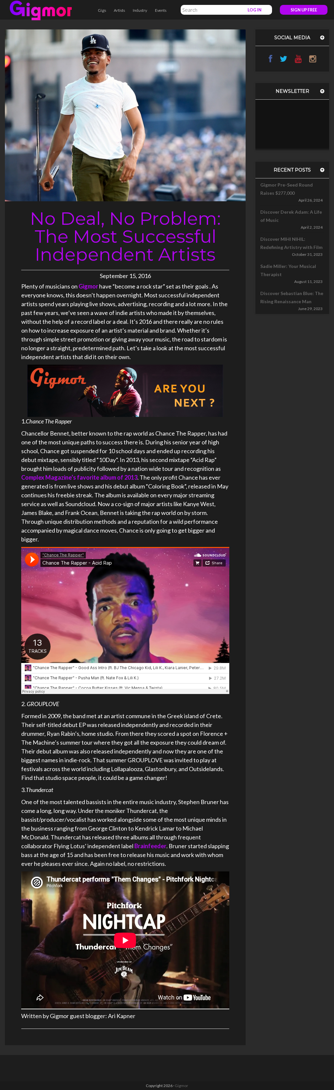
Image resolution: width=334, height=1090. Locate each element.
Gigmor (88, 286)
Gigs (102, 10)
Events (160, 10)
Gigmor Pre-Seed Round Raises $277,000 (286, 189)
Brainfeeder (150, 846)
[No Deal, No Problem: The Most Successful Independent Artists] (125, 115)
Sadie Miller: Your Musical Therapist (288, 270)
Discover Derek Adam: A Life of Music (291, 216)
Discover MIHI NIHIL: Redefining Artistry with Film (291, 243)
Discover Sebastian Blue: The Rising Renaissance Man (291, 297)
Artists (119, 10)
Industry (140, 10)
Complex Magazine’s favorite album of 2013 (79, 477)
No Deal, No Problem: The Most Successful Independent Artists (125, 236)
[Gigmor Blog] (41, 10)
